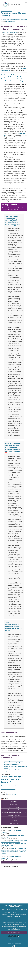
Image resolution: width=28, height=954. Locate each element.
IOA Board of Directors (10, 32)
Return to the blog (6, 11)
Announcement (10, 21)
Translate (13, 794)
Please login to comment (8, 789)
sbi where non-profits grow (15, 946)
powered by (10, 943)
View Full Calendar (14, 862)
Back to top (13, 939)
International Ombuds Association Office (15, 19)
